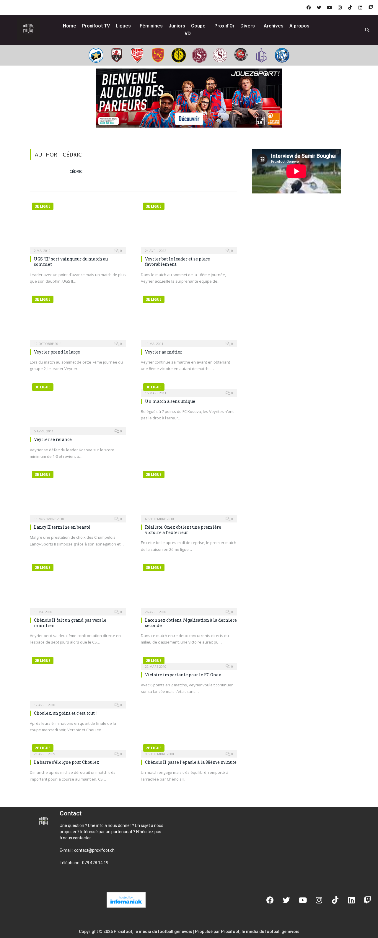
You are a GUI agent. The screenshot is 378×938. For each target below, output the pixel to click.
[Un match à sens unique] (189, 386)
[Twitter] (319, 7)
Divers (247, 26)
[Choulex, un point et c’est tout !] (78, 679)
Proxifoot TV (96, 26)
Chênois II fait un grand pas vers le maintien (70, 622)
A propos (299, 26)
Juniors (177, 26)
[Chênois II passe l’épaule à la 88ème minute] (189, 747)
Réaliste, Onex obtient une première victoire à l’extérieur (183, 529)
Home (69, 26)
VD (188, 33)
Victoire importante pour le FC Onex (183, 675)
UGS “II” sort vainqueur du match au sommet (71, 261)
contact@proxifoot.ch (94, 850)
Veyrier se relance (53, 439)
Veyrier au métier (163, 352)
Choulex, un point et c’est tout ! (65, 713)
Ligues (123, 26)
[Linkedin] (360, 7)
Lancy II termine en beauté (62, 527)
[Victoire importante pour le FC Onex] (189, 660)
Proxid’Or (224, 26)
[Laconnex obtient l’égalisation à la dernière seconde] (189, 586)
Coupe (198, 26)
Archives (274, 26)
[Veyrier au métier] (189, 318)
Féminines (151, 26)
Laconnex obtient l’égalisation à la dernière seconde (191, 622)
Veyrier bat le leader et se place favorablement (177, 261)
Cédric (76, 171)
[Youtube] (329, 7)
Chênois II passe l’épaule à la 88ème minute (191, 762)
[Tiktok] (350, 7)
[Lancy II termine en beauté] (78, 493)
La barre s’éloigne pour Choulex (66, 762)
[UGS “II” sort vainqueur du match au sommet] (78, 225)
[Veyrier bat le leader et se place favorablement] (189, 225)
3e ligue (42, 206)
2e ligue (154, 474)
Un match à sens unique (170, 401)
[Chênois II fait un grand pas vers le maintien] (78, 586)
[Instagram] (339, 7)
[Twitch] (370, 7)
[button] (67, 882)
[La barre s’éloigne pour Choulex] (78, 747)
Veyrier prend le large (57, 352)
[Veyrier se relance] (78, 405)
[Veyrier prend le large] (78, 318)
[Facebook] (308, 7)
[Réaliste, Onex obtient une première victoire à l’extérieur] (189, 493)
